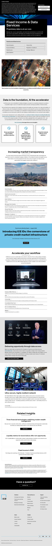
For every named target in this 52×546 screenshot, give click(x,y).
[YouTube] (43, 536)
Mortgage (29, 523)
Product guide (30, 501)
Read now (26, 242)
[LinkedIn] (46, 536)
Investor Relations (17, 519)
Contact (15, 521)
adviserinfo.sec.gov (8, 473)
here (22, 468)
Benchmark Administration (19, 504)
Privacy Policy (27, 12)
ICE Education (43, 502)
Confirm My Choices (41, 4)
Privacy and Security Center (5, 540)
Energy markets (30, 519)
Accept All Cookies (44, 9)
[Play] (26, 73)
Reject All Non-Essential (44, 6)
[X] (40, 536)
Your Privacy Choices (13, 540)
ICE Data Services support (45, 500)
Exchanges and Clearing (19, 497)
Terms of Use (18, 540)
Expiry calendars (30, 505)
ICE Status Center (43, 509)
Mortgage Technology (18, 502)
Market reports (30, 503)
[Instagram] (49, 536)
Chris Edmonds (8, 350)
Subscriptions (42, 506)
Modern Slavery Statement (25, 540)
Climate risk (29, 517)
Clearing (29, 499)
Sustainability (16, 525)
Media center (16, 517)
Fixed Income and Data (31, 521)
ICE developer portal (44, 504)
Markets (28, 497)
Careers (15, 523)
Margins (28, 507)
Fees (28, 509)
